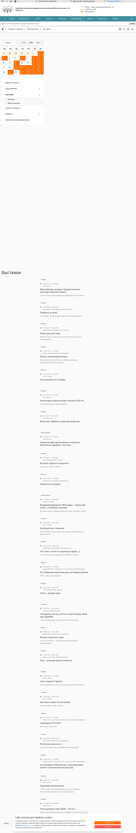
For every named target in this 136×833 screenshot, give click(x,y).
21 (28, 67)
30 (40, 72)
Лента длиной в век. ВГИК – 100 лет (57, 809)
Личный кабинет (114, 1)
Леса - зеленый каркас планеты (56, 660)
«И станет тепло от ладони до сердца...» (60, 551)
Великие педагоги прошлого (54, 463)
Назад (6, 823)
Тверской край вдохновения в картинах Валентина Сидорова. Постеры (60, 443)
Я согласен (107, 822)
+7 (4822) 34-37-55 (90, 9)
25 (10, 72)
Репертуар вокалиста (50, 744)
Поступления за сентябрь (53, 379)
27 (22, 72)
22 (34, 67)
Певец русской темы (50, 333)
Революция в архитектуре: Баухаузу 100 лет (62, 400)
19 (16, 67)
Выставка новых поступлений (55, 702)
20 (22, 67)
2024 (24, 43)
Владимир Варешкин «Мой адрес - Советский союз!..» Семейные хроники (62, 506)
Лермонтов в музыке (50, 484)
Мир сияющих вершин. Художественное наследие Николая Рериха (60, 290)
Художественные (45, 432)
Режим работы (89, 12)
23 (40, 67)
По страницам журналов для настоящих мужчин (64, 572)
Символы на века (48, 312)
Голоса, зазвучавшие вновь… (54, 356)
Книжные (43, 279)
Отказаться (107, 826)
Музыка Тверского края (52, 637)
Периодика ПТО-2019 (50, 723)
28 (28, 72)
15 (34, 63)
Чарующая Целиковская (52, 785)
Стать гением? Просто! (51, 681)
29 (34, 72)
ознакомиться (26, 825)
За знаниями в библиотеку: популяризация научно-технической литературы (61, 766)
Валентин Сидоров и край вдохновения (59, 421)
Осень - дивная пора (50, 593)
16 (40, 63)
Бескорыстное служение (52, 528)
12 (16, 63)
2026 (38, 43)
